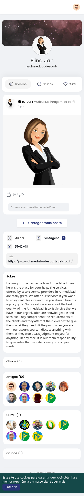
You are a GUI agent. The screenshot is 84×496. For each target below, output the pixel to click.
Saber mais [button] (57, 481)
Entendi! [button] (11, 487)
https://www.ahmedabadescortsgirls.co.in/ (40, 261)
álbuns (11, 361)
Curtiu (10, 415)
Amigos (12, 376)
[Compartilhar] (21, 194)
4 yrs (21, 106)
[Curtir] (9, 195)
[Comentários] (15, 194)
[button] (76, 7)
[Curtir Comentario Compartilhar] (15, 194)
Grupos (11, 453)
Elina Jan (42, 60)
